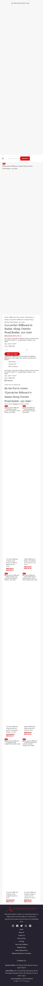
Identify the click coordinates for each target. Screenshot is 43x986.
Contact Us (21, 940)
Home (5, 317)
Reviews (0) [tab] (8, 367)
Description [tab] (8, 363)
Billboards (10, 317)
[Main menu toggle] (3, 158)
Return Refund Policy (21, 955)
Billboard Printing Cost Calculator (21, 958)
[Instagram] (13, 930)
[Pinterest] (30, 930)
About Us (21, 937)
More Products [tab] (9, 371)
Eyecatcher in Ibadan (25, 317)
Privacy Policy (21, 943)
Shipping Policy (21, 952)
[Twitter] (21, 930)
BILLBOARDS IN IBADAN (21, 354)
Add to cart (25, 350)
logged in (18, 402)
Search (25, 158)
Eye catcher (16, 317)
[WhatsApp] (26, 930)
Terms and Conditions (21, 949)
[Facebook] (17, 930)
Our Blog (21, 946)
